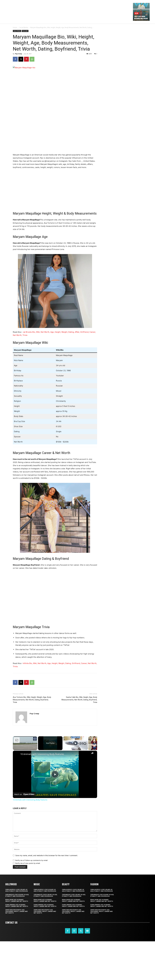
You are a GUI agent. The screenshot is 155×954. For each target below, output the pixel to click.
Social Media (23, 27)
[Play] (75, 743)
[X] (20, 59)
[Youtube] (87, 930)
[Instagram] (74, 930)
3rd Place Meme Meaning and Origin (141, 17)
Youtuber (25, 31)
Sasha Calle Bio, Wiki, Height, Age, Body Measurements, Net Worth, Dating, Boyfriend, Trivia (79, 699)
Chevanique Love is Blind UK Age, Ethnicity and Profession (17, 895)
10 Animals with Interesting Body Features (42, 754)
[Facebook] (15, 59)
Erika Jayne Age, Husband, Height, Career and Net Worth (16, 900)
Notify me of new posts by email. (27, 863)
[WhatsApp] (32, 59)
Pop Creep (18, 54)
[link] (16, 754)
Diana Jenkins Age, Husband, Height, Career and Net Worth (16, 905)
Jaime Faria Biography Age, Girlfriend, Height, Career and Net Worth (16, 911)
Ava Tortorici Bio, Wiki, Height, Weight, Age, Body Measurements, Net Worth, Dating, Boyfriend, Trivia (32, 699)
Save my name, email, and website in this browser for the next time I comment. (46, 855)
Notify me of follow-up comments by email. (31, 860)
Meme (136, 13)
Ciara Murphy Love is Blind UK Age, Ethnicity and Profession (16, 890)
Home (15, 27)
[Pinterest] (26, 59)
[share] (92, 753)
